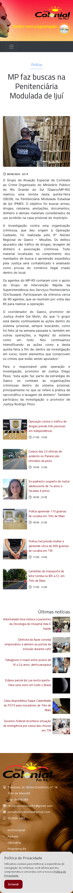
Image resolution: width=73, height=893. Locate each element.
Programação (17, 849)
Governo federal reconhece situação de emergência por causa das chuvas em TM (27, 726)
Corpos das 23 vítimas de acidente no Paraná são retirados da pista (45, 456)
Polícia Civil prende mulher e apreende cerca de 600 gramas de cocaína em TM (49, 546)
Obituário (14, 842)
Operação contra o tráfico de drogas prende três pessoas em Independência (48, 426)
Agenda (13, 836)
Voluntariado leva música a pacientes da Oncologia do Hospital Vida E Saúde (27, 624)
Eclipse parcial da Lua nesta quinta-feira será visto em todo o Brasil (28, 682)
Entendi (13, 884)
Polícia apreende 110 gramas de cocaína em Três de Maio (47, 513)
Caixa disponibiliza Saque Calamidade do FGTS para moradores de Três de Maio (27, 705)
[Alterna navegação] (11, 47)
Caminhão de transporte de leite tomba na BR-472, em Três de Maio (47, 576)
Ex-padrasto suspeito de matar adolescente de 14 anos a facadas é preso (49, 486)
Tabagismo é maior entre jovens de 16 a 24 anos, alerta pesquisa (28, 662)
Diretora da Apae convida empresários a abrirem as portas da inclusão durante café (28, 644)
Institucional (16, 830)
